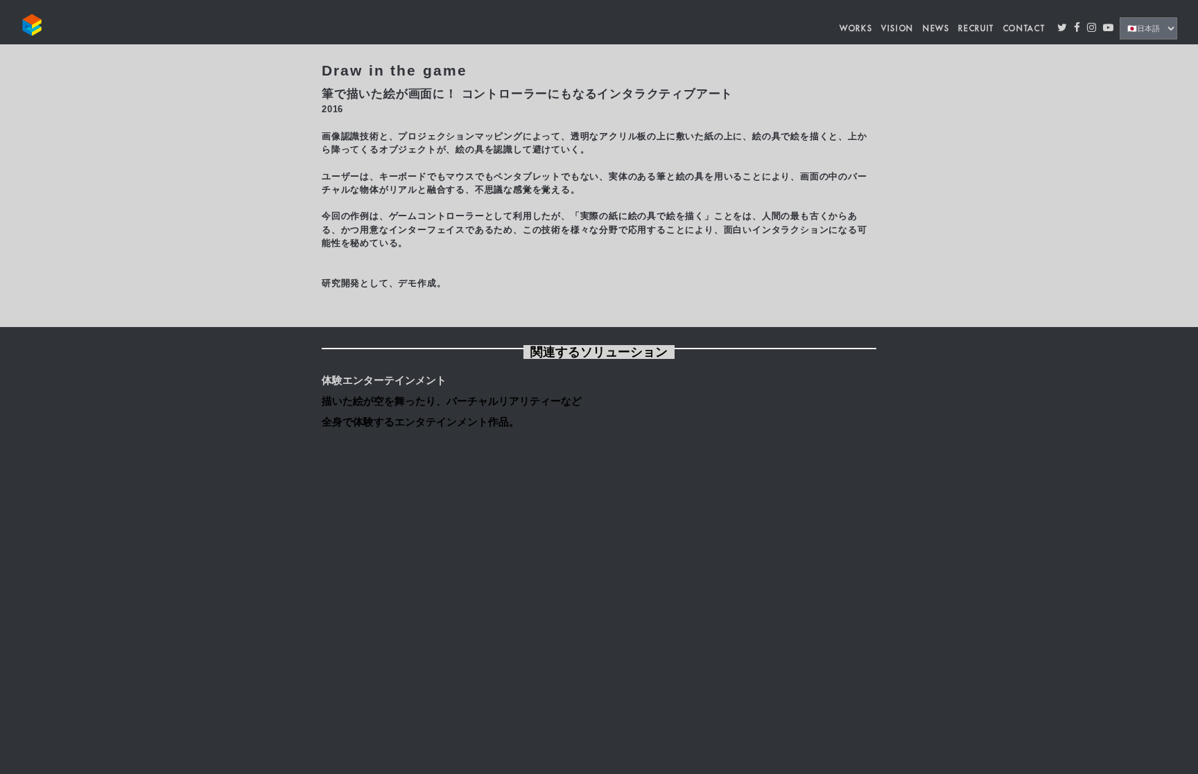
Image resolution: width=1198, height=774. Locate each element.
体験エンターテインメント (384, 380)
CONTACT (1024, 28)
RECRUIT (976, 28)
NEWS (936, 28)
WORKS (856, 28)
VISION (897, 28)
